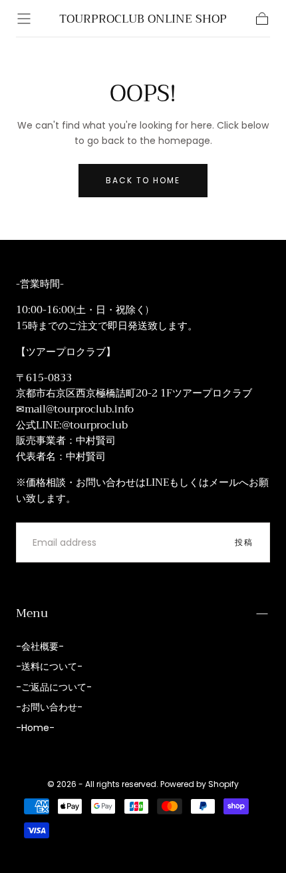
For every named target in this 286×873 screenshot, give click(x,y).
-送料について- (49, 666)
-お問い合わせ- (49, 707)
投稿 (244, 542)
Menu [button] (32, 613)
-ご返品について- (54, 687)
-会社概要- (40, 646)
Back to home (143, 180)
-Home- (35, 727)
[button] (24, 19)
